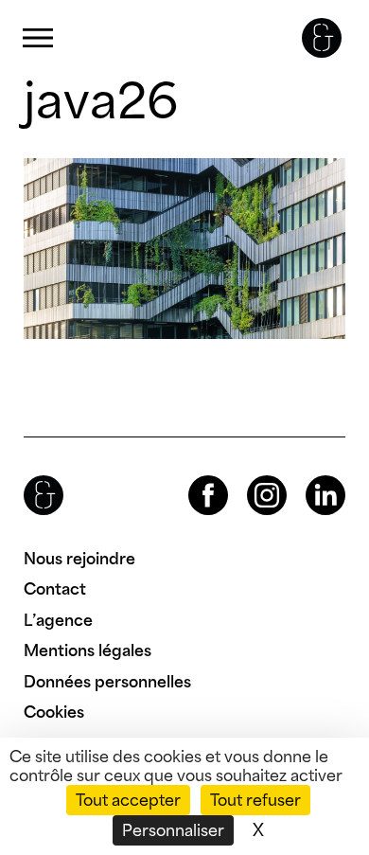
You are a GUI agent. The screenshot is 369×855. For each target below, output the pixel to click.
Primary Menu (38, 38)
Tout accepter (128, 800)
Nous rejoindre (79, 558)
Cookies (54, 712)
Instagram (250, 475)
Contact (55, 588)
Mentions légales (87, 650)
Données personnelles (107, 681)
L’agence (58, 620)
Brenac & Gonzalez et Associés (321, 37)
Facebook (192, 475)
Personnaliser (173, 830)
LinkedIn (308, 475)
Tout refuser (255, 800)
